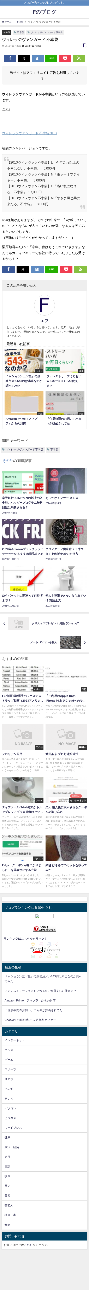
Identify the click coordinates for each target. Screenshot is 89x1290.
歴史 (7, 1185)
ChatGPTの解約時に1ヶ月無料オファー (30, 1019)
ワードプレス (13, 1127)
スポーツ (10, 1069)
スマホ (9, 1079)
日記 (7, 1166)
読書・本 (10, 1214)
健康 (7, 1137)
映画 (7, 1176)
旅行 (7, 1156)
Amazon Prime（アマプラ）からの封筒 (30, 1000)
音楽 (7, 1224)
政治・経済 (12, 1147)
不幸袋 (20, 32)
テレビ (9, 1098)
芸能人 (9, 1205)
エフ (44, 321)
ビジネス (10, 1118)
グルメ (9, 1049)
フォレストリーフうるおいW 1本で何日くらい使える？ (40, 990)
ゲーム (9, 1059)
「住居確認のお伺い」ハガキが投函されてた (34, 1010)
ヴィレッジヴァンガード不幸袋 (47, 32)
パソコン (10, 1108)
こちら (28, 1244)
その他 (6, 32)
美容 (7, 1195)
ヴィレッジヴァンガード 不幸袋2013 (29, 133)
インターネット (15, 1040)
